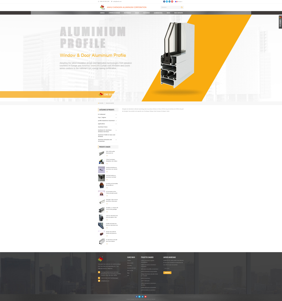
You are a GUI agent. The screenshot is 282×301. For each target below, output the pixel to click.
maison (129, 260)
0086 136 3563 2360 (104, 1)
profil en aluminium (145, 278)
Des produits (127, 13)
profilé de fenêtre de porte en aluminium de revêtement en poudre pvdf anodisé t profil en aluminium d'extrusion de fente (112, 224)
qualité (137, 13)
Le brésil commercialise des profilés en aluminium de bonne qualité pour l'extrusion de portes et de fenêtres (112, 184)
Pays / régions (102, 117)
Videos (168, 13)
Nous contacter (178, 13)
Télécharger (146, 13)
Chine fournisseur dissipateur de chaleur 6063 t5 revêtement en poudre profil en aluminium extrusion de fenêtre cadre (112, 160)
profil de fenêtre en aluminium (148, 290)
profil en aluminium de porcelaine (149, 271)
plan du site (130, 270)
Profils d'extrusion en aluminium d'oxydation (148, 265)
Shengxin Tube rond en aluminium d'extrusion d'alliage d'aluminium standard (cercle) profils (112, 200)
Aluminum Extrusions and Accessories (105, 140)
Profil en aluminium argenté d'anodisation (147, 261)
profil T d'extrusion (145, 281)
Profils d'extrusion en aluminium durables (148, 284)
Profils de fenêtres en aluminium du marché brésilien (111, 168)
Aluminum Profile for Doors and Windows (106, 135)
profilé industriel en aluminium (106, 121)
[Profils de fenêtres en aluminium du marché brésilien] (101, 170)
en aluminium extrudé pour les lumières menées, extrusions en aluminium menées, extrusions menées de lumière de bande (112, 240)
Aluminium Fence (158, 13)
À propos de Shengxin (114, 13)
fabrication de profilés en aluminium (149, 269)
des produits (130, 263)
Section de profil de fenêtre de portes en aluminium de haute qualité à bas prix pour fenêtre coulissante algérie (111, 232)
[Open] (280, 22)
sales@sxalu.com (117, 1)
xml (128, 275)
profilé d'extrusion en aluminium (148, 287)
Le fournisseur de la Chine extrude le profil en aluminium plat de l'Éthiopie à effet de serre (111, 192)
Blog (128, 273)
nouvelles (129, 265)
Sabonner (167, 273)
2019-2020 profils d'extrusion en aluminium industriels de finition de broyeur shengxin (112, 152)
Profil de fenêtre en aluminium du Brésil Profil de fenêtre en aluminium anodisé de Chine (111, 176)
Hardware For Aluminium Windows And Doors (105, 131)
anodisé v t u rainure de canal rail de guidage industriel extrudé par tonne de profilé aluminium (112, 208)
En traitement (101, 114)
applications (101, 124)
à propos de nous (131, 268)
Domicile (102, 13)
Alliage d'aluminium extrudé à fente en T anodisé (149, 275)
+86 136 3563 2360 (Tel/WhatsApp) (109, 278)
